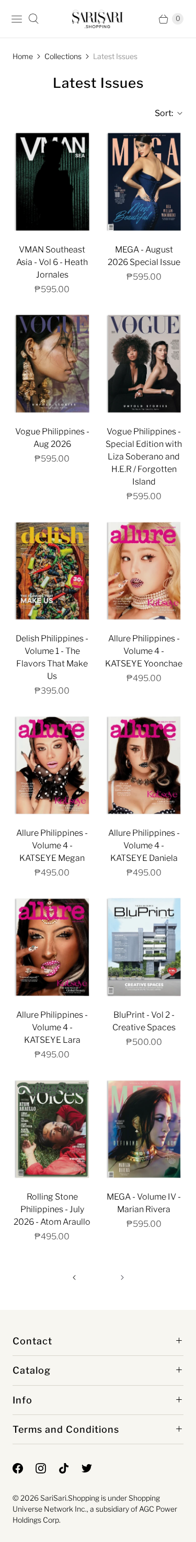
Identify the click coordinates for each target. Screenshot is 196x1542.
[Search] (33, 18)
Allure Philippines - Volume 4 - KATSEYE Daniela (144, 845)
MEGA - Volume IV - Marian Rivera (144, 1203)
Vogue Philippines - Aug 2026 (52, 438)
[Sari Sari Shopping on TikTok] (70, 1468)
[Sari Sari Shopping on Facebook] (24, 1468)
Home (23, 56)
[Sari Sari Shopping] (98, 18)
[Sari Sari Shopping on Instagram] (47, 1468)
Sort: (160, 113)
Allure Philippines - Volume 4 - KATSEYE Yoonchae (143, 651)
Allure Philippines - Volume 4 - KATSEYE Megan (52, 845)
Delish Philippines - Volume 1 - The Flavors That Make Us (52, 657)
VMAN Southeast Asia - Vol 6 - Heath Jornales (52, 262)
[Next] (122, 1277)
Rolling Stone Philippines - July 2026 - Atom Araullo (52, 1209)
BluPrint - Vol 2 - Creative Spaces (144, 1021)
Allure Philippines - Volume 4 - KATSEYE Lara (52, 1027)
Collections (63, 56)
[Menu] (16, 18)
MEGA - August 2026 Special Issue (144, 256)
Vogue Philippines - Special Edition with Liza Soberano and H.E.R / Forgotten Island (144, 457)
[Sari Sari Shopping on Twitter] (93, 1468)
